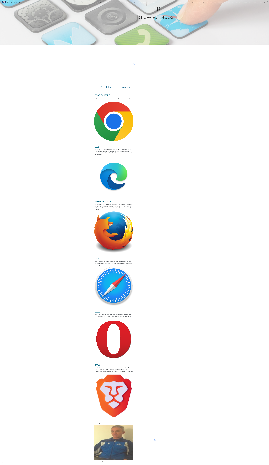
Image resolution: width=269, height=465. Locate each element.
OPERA (97, 312)
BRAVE (97, 365)
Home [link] (95, 2)
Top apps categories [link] (143, 2)
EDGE (97, 146)
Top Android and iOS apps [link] (130, 2)
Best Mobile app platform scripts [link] (222, 2)
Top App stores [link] (154, 2)
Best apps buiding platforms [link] (191, 2)
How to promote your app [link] (206, 2)
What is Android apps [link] (176, 2)
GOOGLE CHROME (102, 95)
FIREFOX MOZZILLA (103, 201)
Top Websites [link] (102, 2)
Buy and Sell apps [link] (235, 2)
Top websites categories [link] (115, 2)
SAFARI (98, 259)
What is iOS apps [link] (164, 2)
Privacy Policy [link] (261, 2)
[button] (267, 2)
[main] (155, 12)
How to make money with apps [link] (249, 2)
